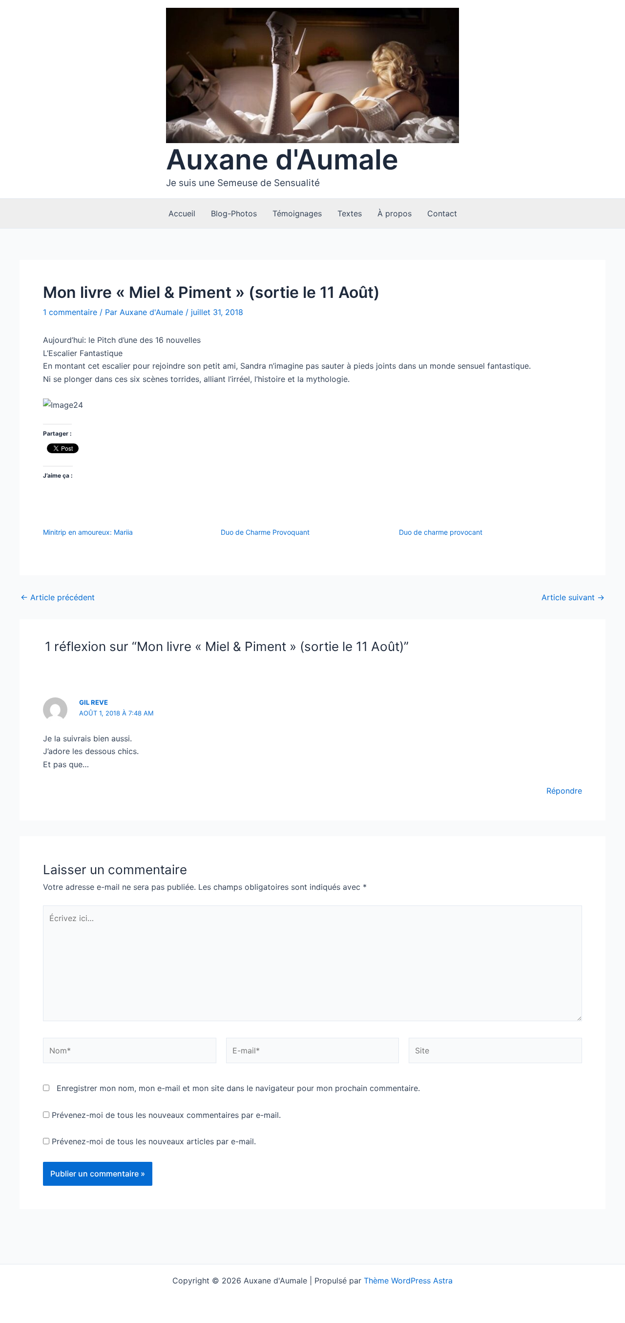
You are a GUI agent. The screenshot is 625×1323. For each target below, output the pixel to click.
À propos (394, 213)
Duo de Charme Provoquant (265, 532)
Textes (349, 213)
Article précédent (58, 597)
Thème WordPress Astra (408, 1280)
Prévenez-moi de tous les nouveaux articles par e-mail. (154, 1141)
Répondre (564, 791)
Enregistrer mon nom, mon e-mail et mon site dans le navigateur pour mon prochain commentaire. (238, 1088)
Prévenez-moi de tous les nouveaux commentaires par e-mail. (166, 1115)
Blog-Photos (234, 213)
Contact (442, 213)
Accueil (181, 213)
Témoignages (297, 213)
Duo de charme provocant (440, 532)
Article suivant (573, 597)
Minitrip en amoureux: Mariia (88, 532)
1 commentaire (70, 312)
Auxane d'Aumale (282, 159)
